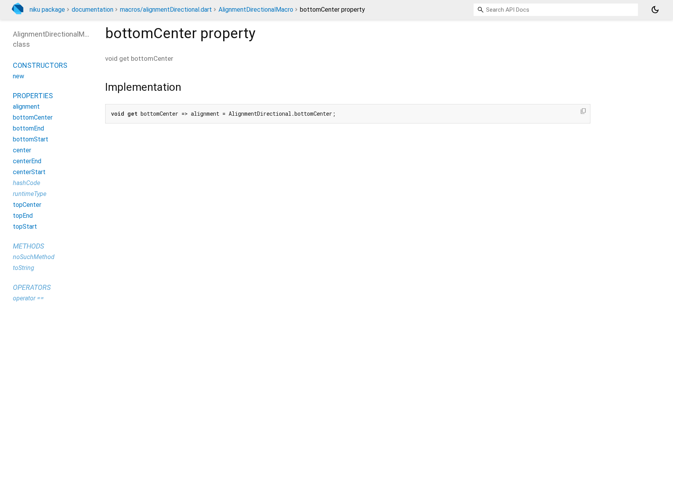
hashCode (26, 183)
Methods (28, 246)
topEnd (23, 215)
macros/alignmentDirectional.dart (166, 9)
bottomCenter (33, 117)
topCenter (27, 204)
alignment (26, 106)
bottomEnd (28, 128)
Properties (33, 96)
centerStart (29, 172)
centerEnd (27, 161)
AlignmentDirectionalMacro (255, 9)
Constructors (40, 65)
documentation (92, 9)
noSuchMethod (34, 257)
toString (23, 268)
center (22, 150)
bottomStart (30, 139)
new (18, 76)
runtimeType (29, 194)
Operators (32, 287)
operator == (28, 298)
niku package (47, 9)
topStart (25, 226)
